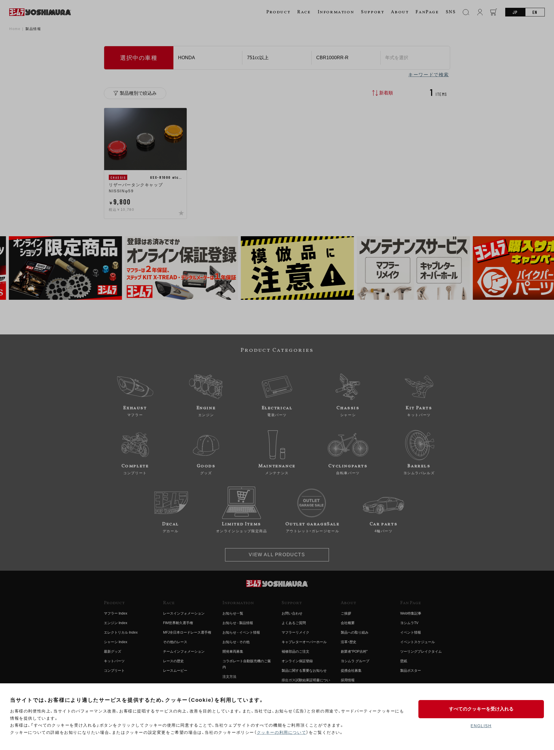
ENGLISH (481, 725)
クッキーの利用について (281, 732)
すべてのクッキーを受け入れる (481, 708)
